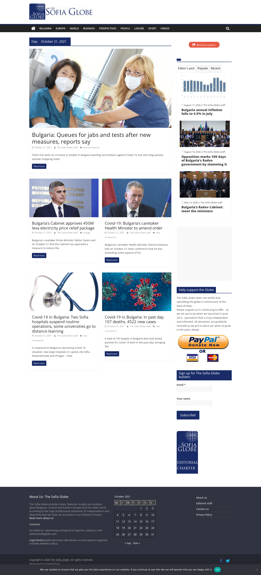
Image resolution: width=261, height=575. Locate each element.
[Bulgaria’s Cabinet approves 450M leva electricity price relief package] (64, 181)
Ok (217, 569)
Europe (61, 28)
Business (89, 28)
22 (141, 527)
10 (152, 515)
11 (117, 521)
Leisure (139, 28)
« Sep (128, 543)
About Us (201, 497)
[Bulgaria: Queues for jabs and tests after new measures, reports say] (100, 51)
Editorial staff (204, 503)
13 (129, 521)
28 (135, 534)
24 (152, 527)
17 (152, 521)
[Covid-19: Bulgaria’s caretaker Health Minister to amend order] (136, 181)
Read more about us (41, 518)
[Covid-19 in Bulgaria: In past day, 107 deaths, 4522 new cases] (136, 275)
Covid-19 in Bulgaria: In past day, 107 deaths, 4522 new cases (134, 319)
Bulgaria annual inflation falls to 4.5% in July (201, 112)
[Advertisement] (204, 253)
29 (141, 534)
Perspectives (107, 28)
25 (117, 534)
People (125, 28)
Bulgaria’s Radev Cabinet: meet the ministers (202, 209)
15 (141, 521)
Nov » (136, 543)
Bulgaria (45, 28)
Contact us (202, 509)
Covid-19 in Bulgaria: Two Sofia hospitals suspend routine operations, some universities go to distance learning (64, 324)
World (74, 28)
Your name (183, 398)
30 (146, 534)
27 (129, 534)
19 (123, 527)
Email (181, 384)
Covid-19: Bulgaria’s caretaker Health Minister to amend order (133, 225)
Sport (152, 28)
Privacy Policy (204, 514)
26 (123, 534)
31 (152, 534)
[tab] (186, 69)
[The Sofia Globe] (33, 28)
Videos (165, 28)
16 (146, 521)
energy (86, 232)
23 (146, 527)
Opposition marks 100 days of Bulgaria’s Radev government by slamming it (204, 160)
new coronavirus (91, 147)
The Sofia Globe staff (67, 147)
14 (135, 521)
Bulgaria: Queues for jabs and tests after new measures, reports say (91, 138)
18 (117, 527)
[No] (256, 569)
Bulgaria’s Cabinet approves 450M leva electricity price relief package (63, 225)
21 (135, 527)
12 (123, 521)
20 (129, 527)
